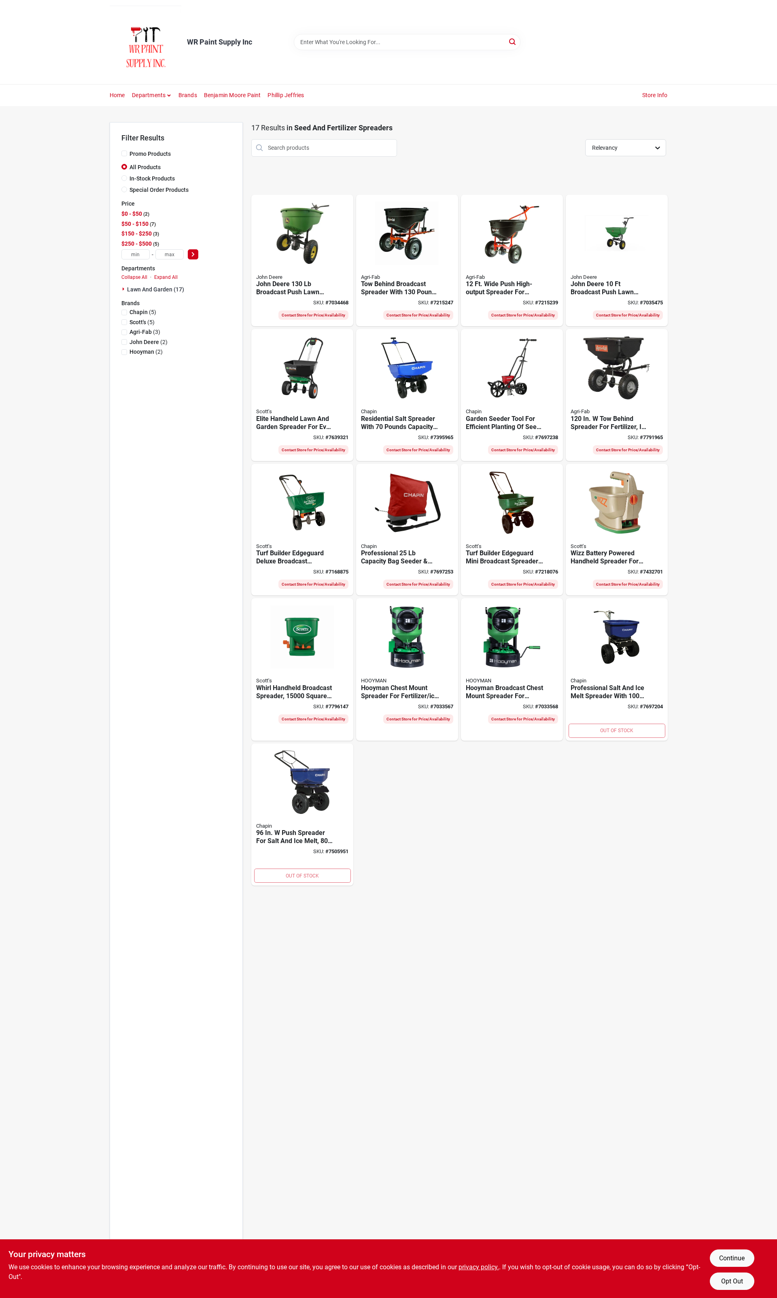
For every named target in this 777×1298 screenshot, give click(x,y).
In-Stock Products (152, 178)
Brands (187, 95)
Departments (149, 95)
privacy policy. (479, 1267)
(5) (143, 312)
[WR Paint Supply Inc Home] (145, 42)
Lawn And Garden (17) (155, 289)
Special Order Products (159, 190)
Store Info (655, 95)
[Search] (513, 41)
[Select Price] (193, 254)
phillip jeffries (285, 95)
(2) (149, 342)
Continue (732, 1258)
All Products (145, 167)
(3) (145, 332)
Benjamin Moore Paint (232, 95)
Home (117, 95)
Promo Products (150, 154)
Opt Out (732, 1281)
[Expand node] (124, 289)
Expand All (166, 277)
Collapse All (134, 277)
